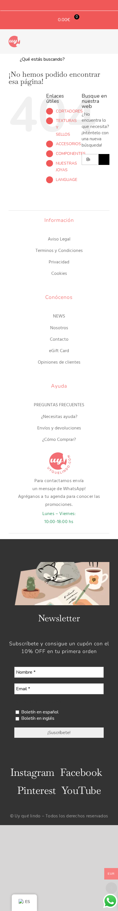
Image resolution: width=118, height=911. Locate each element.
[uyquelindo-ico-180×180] (14, 38)
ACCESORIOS (68, 144)
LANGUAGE (66, 179)
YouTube (81, 790)
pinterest (36, 790)
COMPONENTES (71, 153)
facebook (81, 772)
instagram (32, 772)
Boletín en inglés (37, 718)
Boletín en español (39, 712)
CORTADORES (69, 111)
